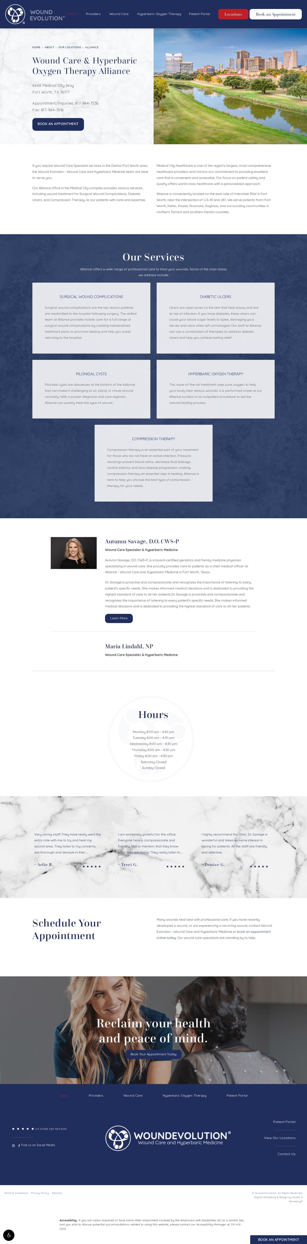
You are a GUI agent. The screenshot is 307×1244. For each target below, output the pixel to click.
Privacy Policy (40, 1193)
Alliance (92, 47)
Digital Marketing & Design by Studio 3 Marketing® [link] (278, 1199)
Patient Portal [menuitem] (199, 14)
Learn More (119, 618)
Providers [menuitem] (93, 14)
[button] (8, 1235)
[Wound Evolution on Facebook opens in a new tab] (19, 1145)
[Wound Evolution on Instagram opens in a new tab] (13, 1145)
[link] (53, 1129)
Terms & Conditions (16, 1193)
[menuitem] (13, 1145)
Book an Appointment (276, 14)
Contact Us (287, 1154)
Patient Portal (284, 1122)
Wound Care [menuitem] (119, 14)
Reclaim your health (153, 1031)
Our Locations (69, 47)
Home (36, 47)
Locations (233, 14)
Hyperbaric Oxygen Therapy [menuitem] (159, 14)
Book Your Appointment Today (154, 1054)
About (49, 47)
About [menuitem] (72, 14)
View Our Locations (280, 1138)
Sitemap (57, 1193)
